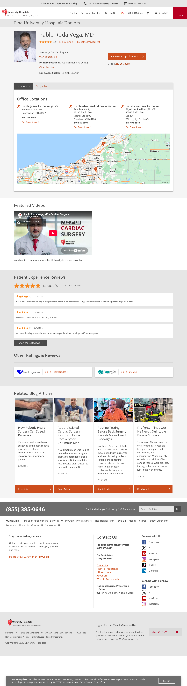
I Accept (166, 681)
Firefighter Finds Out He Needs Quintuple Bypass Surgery (151, 431)
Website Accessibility (108, 579)
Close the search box (172, 13)
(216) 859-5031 (104, 558)
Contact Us (102, 565)
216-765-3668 (122, 63)
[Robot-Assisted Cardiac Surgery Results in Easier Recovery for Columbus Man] (74, 410)
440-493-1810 (133, 122)
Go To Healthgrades (55, 371)
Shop (147, 13)
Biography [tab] (41, 86)
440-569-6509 (81, 122)
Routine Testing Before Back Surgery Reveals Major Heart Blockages (112, 433)
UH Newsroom (104, 572)
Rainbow (122, 13)
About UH (102, 575)
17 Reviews (65, 41)
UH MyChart (137, 13)
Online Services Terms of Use (44, 679)
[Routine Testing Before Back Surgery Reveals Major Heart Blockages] (113, 410)
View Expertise (47, 56)
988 (98, 592)
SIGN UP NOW (159, 631)
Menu (180, 15)
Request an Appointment (124, 56)
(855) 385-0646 (25, 509)
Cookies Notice (88, 679)
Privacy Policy (67, 679)
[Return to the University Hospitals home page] (20, 13)
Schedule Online (135, 3)
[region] (93, 159)
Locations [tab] (22, 86)
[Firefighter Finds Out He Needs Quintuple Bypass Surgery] (153, 410)
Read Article (24, 489)
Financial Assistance (107, 568)
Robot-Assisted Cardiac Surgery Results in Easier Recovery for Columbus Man (69, 435)
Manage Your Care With (29, 556)
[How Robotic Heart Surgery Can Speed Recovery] (34, 410)
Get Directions (29, 122)
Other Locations (47, 67)
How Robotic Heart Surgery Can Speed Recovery (31, 431)
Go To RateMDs (129, 371)
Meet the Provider (86, 41)
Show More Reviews (29, 342)
